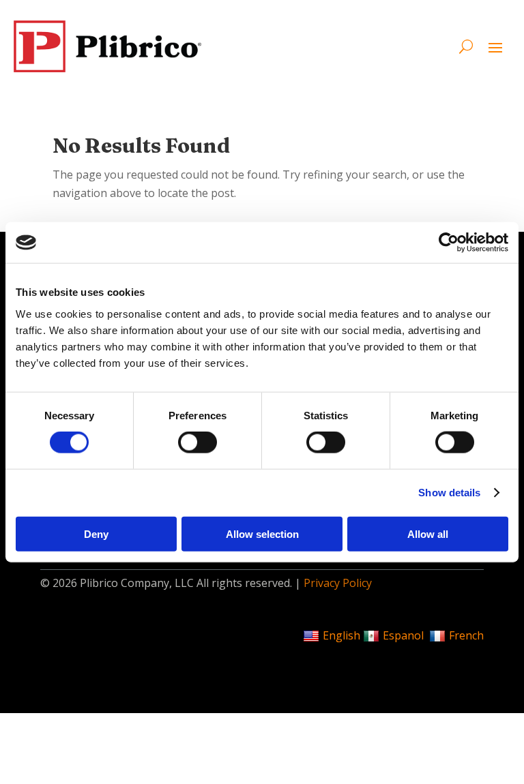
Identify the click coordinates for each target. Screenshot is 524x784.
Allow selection (262, 533)
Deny (96, 533)
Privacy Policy (338, 582)
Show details (449, 492)
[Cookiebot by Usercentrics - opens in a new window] (448, 242)
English (341, 635)
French (466, 635)
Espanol (403, 635)
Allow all (427, 533)
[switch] (197, 442)
